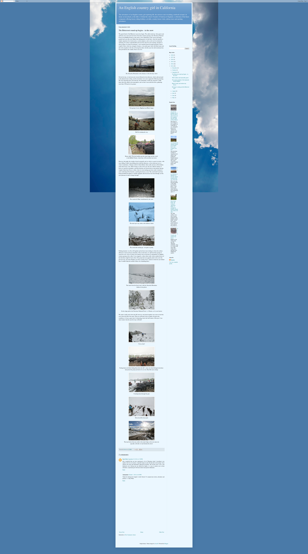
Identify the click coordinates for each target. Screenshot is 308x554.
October (174, 70)
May (173, 97)
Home (141, 532)
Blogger (166, 543)
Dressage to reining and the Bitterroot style (180, 87)
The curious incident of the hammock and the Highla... (180, 80)
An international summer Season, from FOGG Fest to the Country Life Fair (174, 146)
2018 (172, 55)
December (174, 68)
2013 (172, 66)
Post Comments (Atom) (130, 535)
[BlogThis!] (137, 449)
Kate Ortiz (125, 459)
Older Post (161, 532)
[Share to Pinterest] (141, 449)
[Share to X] (138, 449)
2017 (172, 57)
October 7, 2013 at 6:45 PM (135, 474)
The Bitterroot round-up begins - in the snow (180, 74)
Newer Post (121, 532)
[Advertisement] (141, 518)
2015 (172, 61)
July (173, 93)
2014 (172, 64)
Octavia (173, 260)
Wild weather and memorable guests (180, 77)
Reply (124, 470)
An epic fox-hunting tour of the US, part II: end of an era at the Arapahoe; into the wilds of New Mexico (174, 116)
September (175, 72)
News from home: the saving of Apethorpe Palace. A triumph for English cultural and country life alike (174, 206)
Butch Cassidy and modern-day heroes (179, 84)
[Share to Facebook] (140, 449)
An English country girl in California (147, 7)
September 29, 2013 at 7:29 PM (135, 459)
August (174, 91)
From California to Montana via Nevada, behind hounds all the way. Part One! (174, 173)
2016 (172, 59)
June (173, 95)
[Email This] (135, 449)
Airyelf (156, 543)
